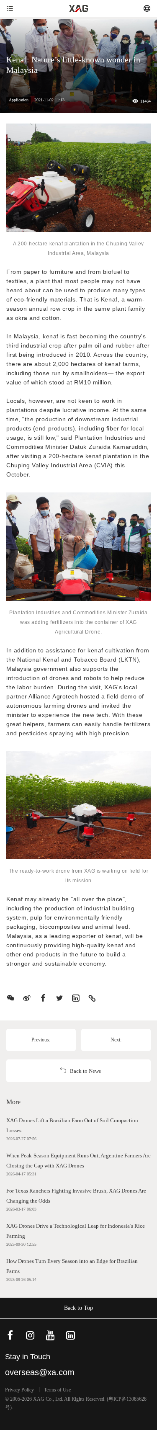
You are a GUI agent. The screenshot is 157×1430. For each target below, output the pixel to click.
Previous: (40, 1040)
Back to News (85, 1071)
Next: (116, 1040)
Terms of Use (57, 1390)
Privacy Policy (19, 1390)
